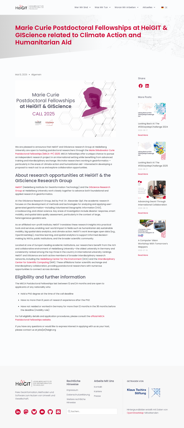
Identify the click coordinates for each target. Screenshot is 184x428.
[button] (140, 86)
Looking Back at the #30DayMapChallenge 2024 (153, 125)
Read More (143, 135)
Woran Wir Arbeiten (125, 7)
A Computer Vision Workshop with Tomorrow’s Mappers (153, 243)
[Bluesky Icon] (34, 412)
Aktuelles (147, 7)
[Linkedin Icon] (18, 412)
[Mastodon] (26, 412)
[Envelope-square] (58, 412)
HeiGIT (18, 187)
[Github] (50, 412)
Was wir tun (101, 7)
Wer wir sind (81, 7)
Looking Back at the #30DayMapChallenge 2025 (153, 164)
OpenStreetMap (135, 412)
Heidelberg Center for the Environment (61, 259)
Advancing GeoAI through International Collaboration (152, 203)
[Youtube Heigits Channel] (42, 412)
